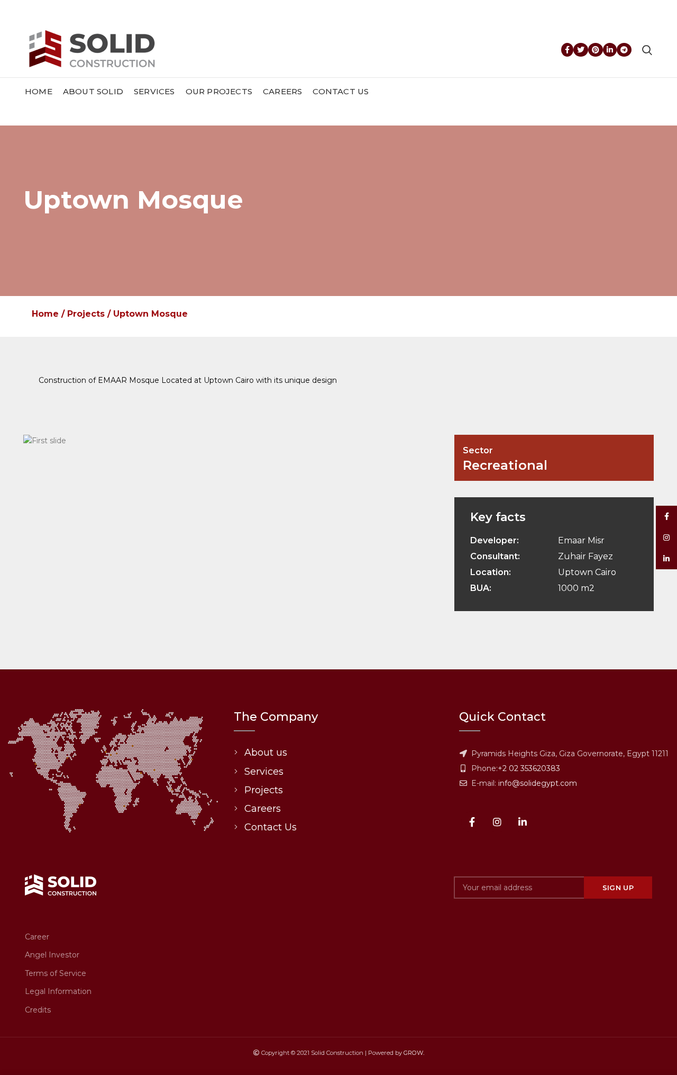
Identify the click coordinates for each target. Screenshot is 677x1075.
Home (45, 314)
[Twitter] (580, 50)
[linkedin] (610, 50)
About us (265, 752)
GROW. (414, 1052)
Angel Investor (52, 955)
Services (263, 771)
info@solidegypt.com (537, 783)
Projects (86, 314)
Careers (262, 808)
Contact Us (270, 827)
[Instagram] (497, 821)
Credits (38, 1010)
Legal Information (58, 991)
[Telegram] (624, 50)
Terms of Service (55, 973)
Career (37, 937)
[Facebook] (567, 50)
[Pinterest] (595, 50)
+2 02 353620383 (529, 768)
